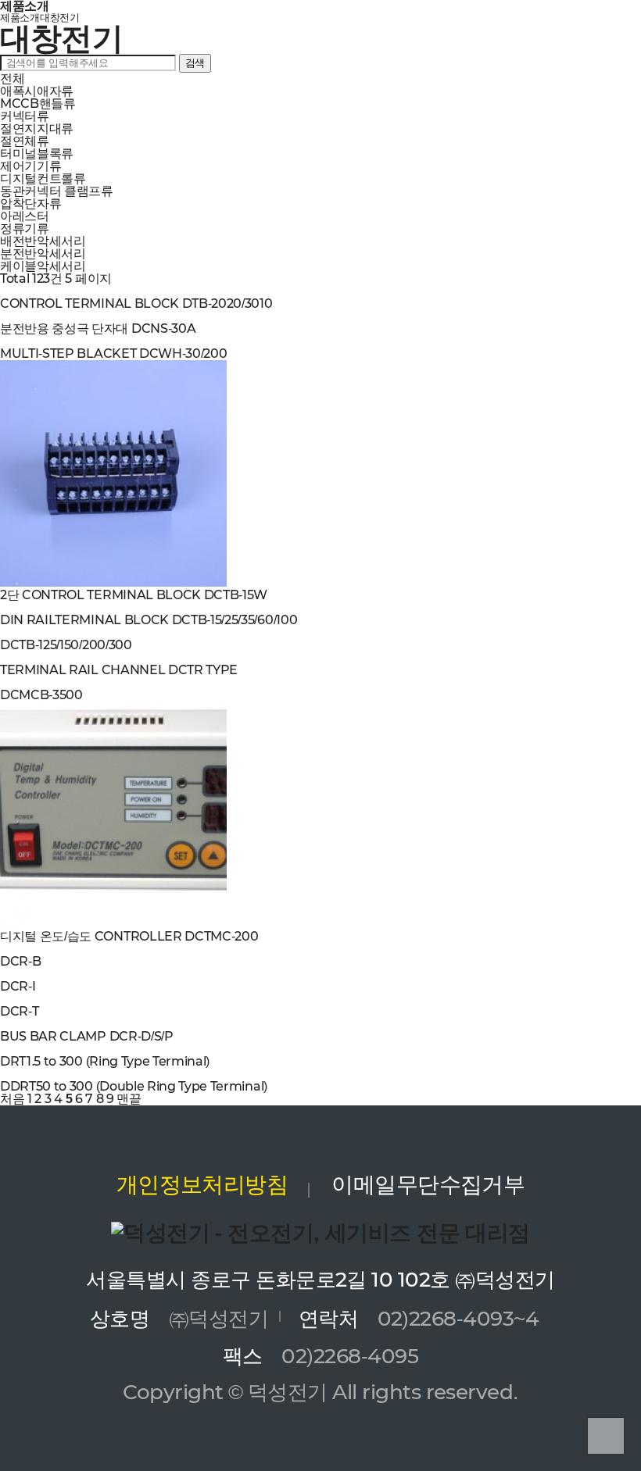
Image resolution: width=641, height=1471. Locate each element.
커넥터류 (24, 116)
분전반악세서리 (43, 253)
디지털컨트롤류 (43, 178)
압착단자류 (30, 203)
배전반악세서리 (43, 241)
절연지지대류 (36, 128)
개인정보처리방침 (202, 1184)
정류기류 (24, 228)
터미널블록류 (36, 153)
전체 (12, 78)
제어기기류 (30, 166)
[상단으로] (605, 1435)
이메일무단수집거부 (428, 1184)
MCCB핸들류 (38, 103)
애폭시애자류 (36, 91)
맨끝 (128, 1098)
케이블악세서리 (43, 266)
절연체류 (24, 141)
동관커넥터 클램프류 (56, 191)
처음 (12, 1098)
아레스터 (24, 216)
